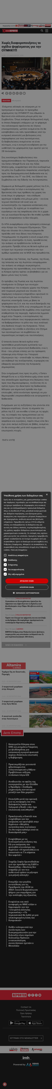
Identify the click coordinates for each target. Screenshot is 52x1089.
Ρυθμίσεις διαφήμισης (13, 544)
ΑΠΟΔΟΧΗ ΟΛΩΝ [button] (27, 581)
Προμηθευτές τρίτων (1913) (25, 522)
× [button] (47, 495)
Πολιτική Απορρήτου (19, 550)
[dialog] (26, 544)
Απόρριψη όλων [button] (27, 587)
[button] (26, 592)
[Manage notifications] (5, 1084)
